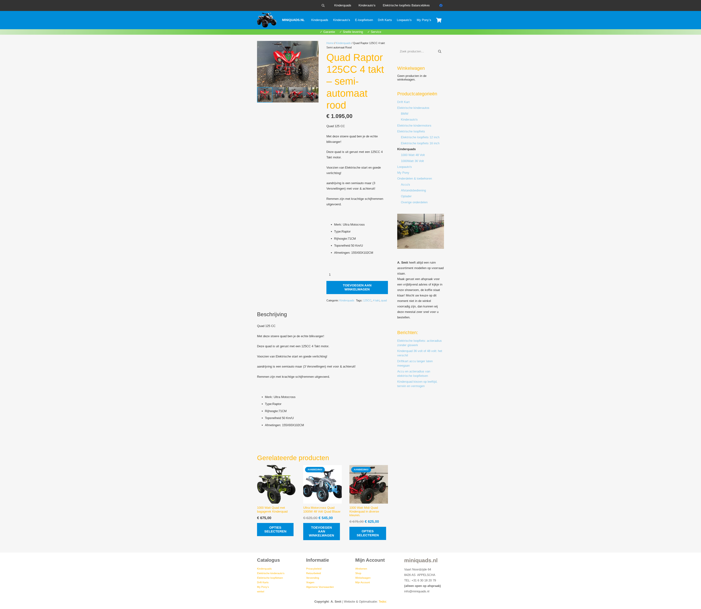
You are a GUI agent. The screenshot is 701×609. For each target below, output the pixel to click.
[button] (323, 5)
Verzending (312, 577)
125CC (367, 300)
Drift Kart (403, 102)
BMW (404, 113)
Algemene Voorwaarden (320, 586)
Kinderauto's (409, 119)
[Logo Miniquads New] (267, 20)
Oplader (406, 196)
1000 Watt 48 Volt (413, 155)
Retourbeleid (313, 573)
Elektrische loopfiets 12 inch (420, 137)
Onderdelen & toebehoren (414, 178)
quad (384, 300)
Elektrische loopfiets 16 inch (420, 143)
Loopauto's (404, 167)
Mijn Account (362, 582)
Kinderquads (343, 43)
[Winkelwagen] (439, 20)
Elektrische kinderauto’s (270, 573)
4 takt (376, 300)
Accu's (405, 184)
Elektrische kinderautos (413, 108)
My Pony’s (263, 586)
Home (330, 43)
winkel (260, 591)
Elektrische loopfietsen (270, 577)
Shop (358, 573)
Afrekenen (361, 568)
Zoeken (439, 51)
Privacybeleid (313, 568)
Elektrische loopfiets (411, 131)
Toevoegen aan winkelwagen (357, 287)
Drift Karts (263, 582)
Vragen (310, 582)
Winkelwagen (363, 577)
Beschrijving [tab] (272, 314)
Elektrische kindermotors (414, 125)
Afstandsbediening (413, 190)
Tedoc (383, 601)
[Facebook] (441, 5)
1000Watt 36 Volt (412, 161)
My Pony (403, 172)
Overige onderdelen (414, 202)
